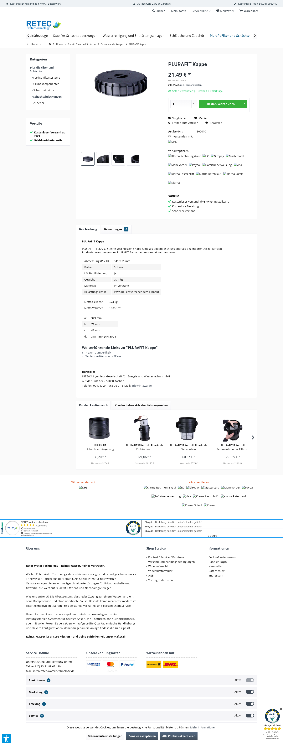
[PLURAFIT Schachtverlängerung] (100, 428)
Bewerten (215, 123)
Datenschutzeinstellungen (105, 736)
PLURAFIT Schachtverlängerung (100, 447)
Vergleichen (180, 118)
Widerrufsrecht (158, 566)
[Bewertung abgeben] (209, 69)
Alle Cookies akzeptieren (178, 736)
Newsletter (215, 566)
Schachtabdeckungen (47, 96)
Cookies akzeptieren (142, 736)
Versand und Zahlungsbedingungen (171, 562)
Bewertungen (115, 229)
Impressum (215, 575)
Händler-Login (217, 562)
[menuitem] (250, 11)
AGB (151, 575)
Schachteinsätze (43, 90)
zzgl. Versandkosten (191, 84)
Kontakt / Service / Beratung (166, 557)
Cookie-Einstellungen (222, 557)
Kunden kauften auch (93, 405)
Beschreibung (88, 229)
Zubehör (38, 103)
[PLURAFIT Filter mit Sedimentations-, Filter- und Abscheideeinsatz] (233, 428)
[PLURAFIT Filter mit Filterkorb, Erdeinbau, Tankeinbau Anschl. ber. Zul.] (144, 428)
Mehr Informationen (203, 727)
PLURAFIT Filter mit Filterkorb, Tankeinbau (189, 447)
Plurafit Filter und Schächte (42, 69)
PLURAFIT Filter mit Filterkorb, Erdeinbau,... (144, 447)
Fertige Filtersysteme (46, 77)
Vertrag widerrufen (160, 580)
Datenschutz (216, 571)
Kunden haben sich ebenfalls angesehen (141, 405)
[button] (6, 738)
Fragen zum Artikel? (185, 123)
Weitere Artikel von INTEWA (103, 356)
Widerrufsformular (160, 571)
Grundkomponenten (46, 84)
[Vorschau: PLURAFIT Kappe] (88, 159)
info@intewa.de (141, 385)
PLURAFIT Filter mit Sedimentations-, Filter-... (233, 447)
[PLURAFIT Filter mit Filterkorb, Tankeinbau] (188, 428)
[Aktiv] (250, 680)
